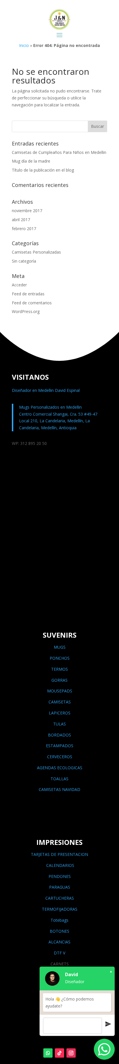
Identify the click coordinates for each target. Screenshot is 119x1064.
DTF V (59, 953)
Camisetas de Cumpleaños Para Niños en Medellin (59, 152)
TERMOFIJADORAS (59, 909)
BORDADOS (59, 735)
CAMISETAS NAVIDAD (59, 789)
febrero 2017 (24, 228)
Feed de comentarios (32, 302)
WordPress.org (26, 311)
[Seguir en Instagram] (71, 1053)
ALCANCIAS (59, 942)
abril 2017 (21, 219)
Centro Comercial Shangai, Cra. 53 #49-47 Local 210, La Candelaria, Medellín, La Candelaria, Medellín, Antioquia (58, 421)
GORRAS (59, 680)
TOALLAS (59, 778)
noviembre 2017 (27, 210)
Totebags (59, 920)
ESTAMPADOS (59, 745)
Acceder (19, 285)
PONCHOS (60, 658)
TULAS (59, 724)
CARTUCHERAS (59, 898)
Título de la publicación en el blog (43, 170)
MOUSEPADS (59, 691)
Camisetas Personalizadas (36, 252)
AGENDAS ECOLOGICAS (59, 767)
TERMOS (59, 669)
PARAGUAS (59, 887)
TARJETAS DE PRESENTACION (59, 854)
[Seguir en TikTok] (59, 1053)
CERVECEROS (59, 756)
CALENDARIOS (59, 865)
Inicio (24, 45)
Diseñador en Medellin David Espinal (46, 390)
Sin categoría (24, 261)
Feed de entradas (28, 294)
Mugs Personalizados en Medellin (50, 407)
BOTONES (59, 931)
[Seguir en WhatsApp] (48, 1053)
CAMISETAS (60, 702)
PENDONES (60, 876)
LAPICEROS (59, 713)
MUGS (60, 647)
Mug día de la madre (31, 161)
